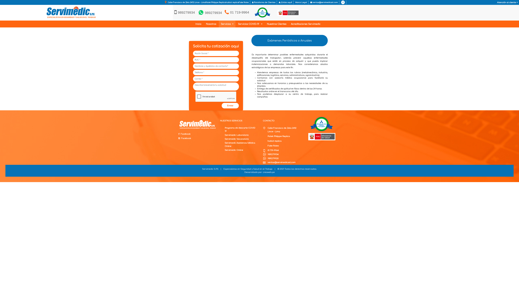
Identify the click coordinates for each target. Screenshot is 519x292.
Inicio (198, 24)
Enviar (230, 105)
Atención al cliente (507, 2)
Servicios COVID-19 (249, 24)
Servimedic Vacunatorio (237, 139)
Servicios (226, 24)
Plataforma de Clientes (264, 2)
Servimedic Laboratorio (237, 135)
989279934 (273, 154)
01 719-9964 (239, 12)
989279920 (273, 158)
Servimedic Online (234, 150)
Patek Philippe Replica (279, 136)
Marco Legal (301, 2)
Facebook (185, 134)
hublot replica (275, 141)
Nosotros (211, 24)
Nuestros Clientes (276, 24)
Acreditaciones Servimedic (305, 24)
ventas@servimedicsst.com (325, 2)
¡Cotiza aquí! (286, 2)
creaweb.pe (269, 172)
